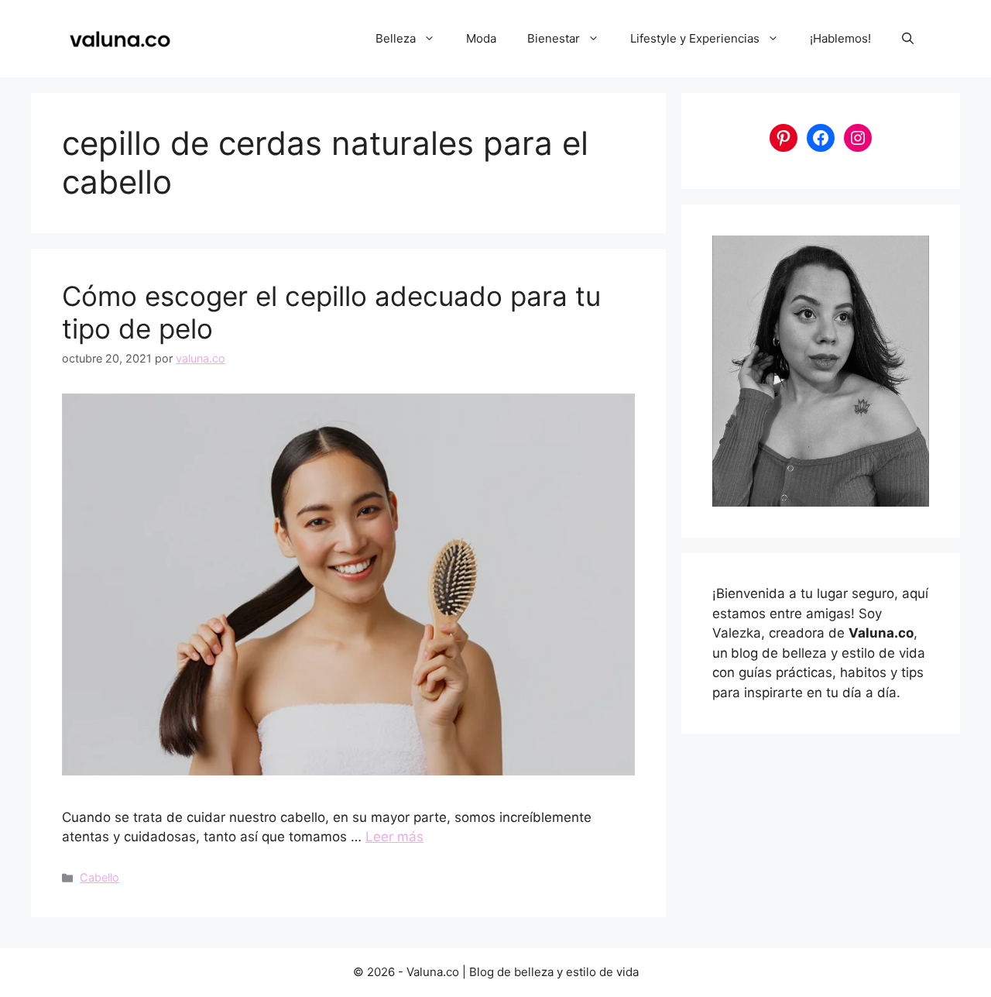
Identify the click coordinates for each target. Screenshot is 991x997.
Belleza (395, 38)
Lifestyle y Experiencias (695, 38)
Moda (481, 38)
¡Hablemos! (840, 38)
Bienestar (553, 38)
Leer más (394, 836)
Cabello (99, 877)
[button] (907, 38)
